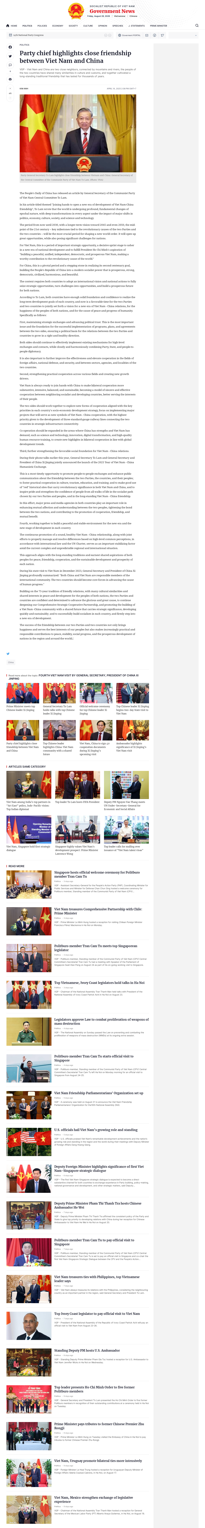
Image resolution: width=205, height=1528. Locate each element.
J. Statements (136, 25)
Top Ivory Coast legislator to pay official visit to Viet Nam (97, 1314)
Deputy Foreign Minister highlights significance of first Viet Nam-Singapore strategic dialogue (99, 1169)
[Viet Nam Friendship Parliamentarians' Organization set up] (28, 1105)
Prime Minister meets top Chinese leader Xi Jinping (20, 708)
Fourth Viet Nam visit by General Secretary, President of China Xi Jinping (74, 677)
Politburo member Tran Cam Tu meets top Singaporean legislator (95, 948)
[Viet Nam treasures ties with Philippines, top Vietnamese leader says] (28, 1289)
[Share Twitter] (10, 56)
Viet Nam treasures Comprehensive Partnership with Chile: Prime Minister (98, 911)
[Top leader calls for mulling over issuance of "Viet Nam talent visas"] (126, 830)
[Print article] (10, 79)
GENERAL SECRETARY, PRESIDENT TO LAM (36, 35)
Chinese (133, 16)
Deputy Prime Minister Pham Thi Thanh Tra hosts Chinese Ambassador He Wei (97, 1205)
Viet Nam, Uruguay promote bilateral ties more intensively (98, 1461)
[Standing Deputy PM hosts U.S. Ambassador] (28, 1362)
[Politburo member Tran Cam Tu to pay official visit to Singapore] (28, 1252)
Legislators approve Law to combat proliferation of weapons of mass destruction (101, 1021)
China (11, 662)
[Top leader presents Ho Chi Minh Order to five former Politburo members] (28, 1399)
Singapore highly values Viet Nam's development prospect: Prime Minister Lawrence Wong (76, 850)
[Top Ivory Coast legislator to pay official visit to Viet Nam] (28, 1326)
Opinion (102, 25)
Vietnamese (119, 16)
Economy (57, 25)
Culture (88, 25)
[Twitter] (162, 35)
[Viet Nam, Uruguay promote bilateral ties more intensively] (28, 1473)
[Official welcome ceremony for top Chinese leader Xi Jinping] (96, 693)
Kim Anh (24, 88)
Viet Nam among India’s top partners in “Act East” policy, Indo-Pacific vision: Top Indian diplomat (28, 806)
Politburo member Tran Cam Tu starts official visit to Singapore (94, 1058)
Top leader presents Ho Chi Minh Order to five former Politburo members (94, 1389)
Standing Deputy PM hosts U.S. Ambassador (87, 1350)
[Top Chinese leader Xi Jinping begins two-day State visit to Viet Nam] (132, 693)
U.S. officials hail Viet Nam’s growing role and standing (95, 1130)
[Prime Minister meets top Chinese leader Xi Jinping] (22, 693)
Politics (27, 25)
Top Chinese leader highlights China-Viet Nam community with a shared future (58, 749)
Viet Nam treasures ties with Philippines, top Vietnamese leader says (97, 1279)
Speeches (117, 25)
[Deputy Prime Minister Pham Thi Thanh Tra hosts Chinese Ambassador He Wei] (28, 1215)
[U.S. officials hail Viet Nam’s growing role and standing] (28, 1142)
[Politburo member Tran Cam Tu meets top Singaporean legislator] (28, 958)
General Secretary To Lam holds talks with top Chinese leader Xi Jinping (59, 710)
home (14, 25)
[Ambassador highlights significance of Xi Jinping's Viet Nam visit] (132, 730)
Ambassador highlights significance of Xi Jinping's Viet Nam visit (131, 747)
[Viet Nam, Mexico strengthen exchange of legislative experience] (28, 1510)
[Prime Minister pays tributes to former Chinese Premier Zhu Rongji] (28, 1436)
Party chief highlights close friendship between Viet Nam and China (22, 747)
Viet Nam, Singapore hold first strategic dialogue (28, 848)
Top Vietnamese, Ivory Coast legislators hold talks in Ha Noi (99, 983)
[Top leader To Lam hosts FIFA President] (77, 785)
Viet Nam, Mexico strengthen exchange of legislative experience (93, 1500)
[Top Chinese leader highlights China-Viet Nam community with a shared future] (59, 730)
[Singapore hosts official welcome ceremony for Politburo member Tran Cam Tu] (28, 884)
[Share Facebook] (10, 47)
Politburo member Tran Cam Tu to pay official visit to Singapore (94, 1242)
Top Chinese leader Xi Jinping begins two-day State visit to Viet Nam (132, 710)
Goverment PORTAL (131, 35)
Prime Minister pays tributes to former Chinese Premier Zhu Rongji (99, 1426)
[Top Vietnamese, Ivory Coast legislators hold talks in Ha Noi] (28, 995)
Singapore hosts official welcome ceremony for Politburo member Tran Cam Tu (97, 874)
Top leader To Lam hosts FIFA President (77, 802)
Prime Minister (158, 25)
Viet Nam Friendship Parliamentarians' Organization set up (98, 1093)
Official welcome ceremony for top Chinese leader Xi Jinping (95, 710)
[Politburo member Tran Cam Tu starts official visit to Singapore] (28, 1068)
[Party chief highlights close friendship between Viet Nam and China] (22, 730)
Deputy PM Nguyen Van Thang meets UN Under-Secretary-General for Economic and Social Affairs (124, 806)
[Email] (147, 35)
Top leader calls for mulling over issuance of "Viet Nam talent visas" (123, 848)
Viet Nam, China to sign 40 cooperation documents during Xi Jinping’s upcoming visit (95, 749)
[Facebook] (155, 35)
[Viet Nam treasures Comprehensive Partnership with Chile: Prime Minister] (28, 921)
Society (73, 25)
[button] (105, 35)
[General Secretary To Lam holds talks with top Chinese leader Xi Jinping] (59, 693)
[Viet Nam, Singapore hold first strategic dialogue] (28, 830)
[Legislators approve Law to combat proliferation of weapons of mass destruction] (28, 1032)
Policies (42, 25)
